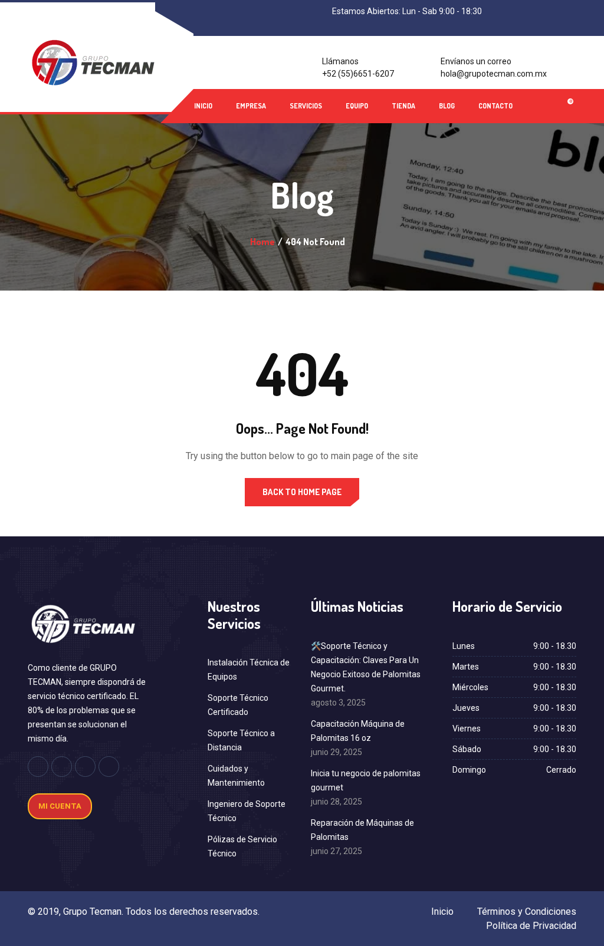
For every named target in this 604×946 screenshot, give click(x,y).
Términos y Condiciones (526, 911)
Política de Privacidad (531, 925)
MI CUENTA (59, 806)
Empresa (251, 105)
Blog (447, 105)
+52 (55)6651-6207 (358, 73)
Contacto (495, 105)
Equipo (357, 105)
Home (262, 242)
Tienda (403, 105)
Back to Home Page (302, 491)
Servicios (306, 105)
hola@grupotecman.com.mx (494, 73)
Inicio (203, 105)
